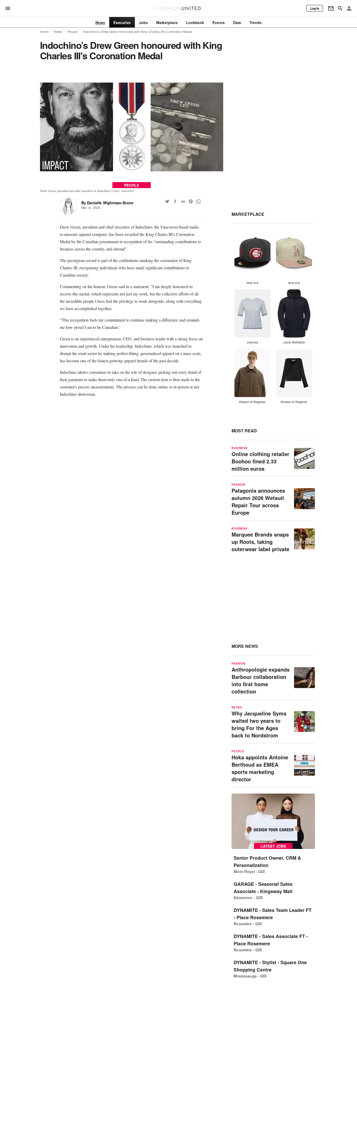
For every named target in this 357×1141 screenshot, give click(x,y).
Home (44, 31)
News (58, 31)
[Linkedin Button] (183, 201)
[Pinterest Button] (191, 201)
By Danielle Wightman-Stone (107, 202)
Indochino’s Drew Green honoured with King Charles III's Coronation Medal (137, 31)
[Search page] (340, 8)
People (72, 31)
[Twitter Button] (167, 201)
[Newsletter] (331, 8)
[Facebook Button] (175, 201)
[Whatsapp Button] (199, 201)
